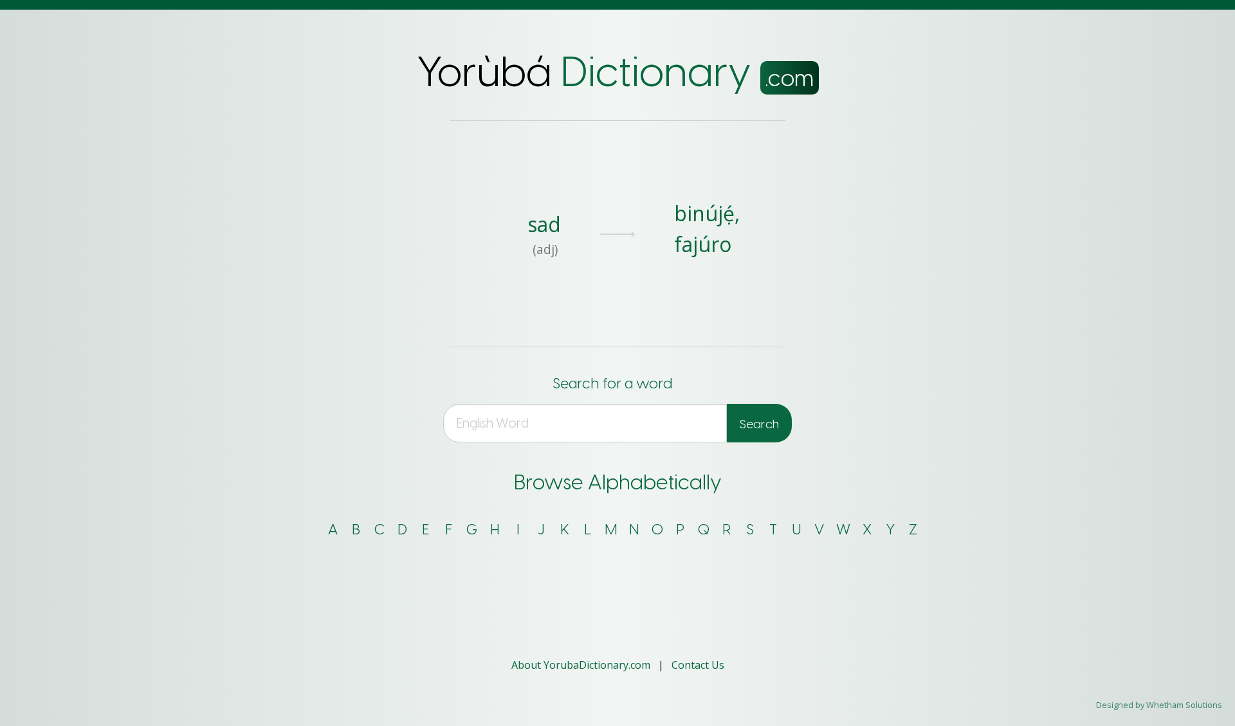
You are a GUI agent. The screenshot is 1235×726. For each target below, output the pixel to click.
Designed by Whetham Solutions (1159, 705)
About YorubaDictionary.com (582, 665)
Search (759, 424)
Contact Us (698, 665)
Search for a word (612, 383)
